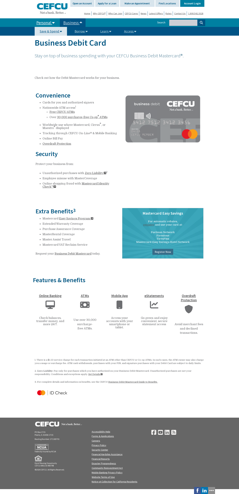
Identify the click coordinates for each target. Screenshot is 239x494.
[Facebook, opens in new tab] (154, 432)
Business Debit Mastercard (73, 253)
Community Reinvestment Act (107, 468)
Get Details (94, 374)
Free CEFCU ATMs (62, 112)
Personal (44, 22)
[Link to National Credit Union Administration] (42, 447)
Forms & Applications (103, 436)
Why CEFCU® (99, 13)
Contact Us (180, 13)
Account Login (192, 3)
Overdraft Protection (57, 143)
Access (129, 31)
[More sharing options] (211, 490)
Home (87, 13)
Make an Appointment (137, 3)
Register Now (163, 252)
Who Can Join (115, 13)
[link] (197, 490)
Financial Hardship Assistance (107, 454)
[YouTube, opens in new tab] (160, 432)
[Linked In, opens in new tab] (167, 432)
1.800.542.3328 (195, 13)
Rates (169, 13)
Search (161, 22)
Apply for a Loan (107, 3)
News (143, 13)
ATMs (85, 295)
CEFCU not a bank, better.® (52, 8)
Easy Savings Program (75, 218)
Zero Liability (94, 173)
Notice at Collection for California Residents (114, 481)
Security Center (100, 449)
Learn (104, 31)
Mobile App (119, 295)
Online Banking (50, 295)
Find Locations (167, 3)
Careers (96, 440)
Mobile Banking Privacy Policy (107, 472)
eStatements (154, 295)
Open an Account (82, 3)
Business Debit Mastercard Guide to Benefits (133, 382)
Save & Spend (50, 31)
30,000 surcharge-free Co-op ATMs (82, 117)
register (148, 224)
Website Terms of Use (103, 477)
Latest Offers (156, 13)
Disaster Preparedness (104, 463)
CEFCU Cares (131, 13)
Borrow (80, 31)
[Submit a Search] (201, 22)
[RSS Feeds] (174, 432)
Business (71, 22)
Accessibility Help (101, 431)
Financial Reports (101, 458)
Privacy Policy (99, 445)
